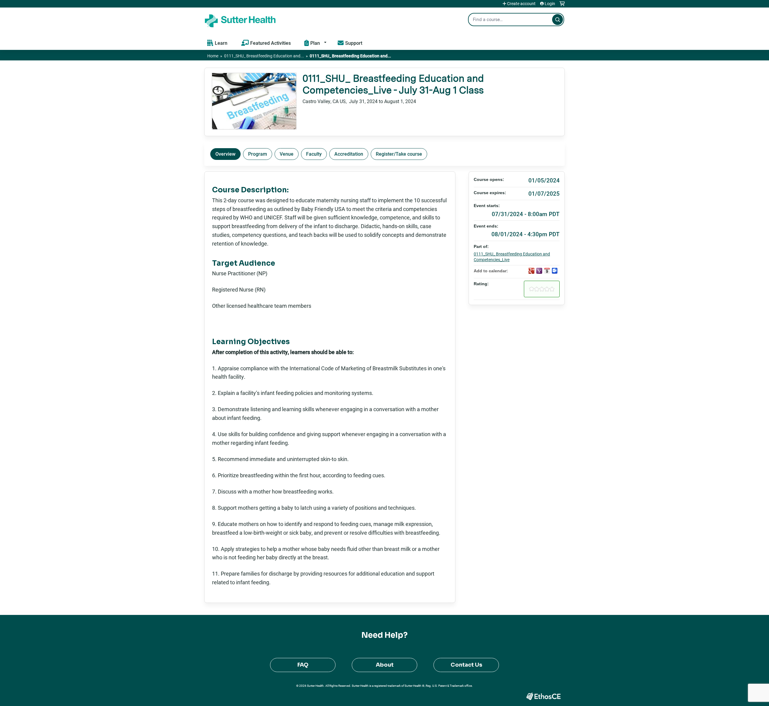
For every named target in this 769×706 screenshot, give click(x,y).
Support (353, 43)
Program (257, 154)
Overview (225, 154)
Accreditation (348, 154)
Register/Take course (399, 154)
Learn (221, 43)
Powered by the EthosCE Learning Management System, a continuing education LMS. (543, 696)
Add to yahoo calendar (539, 271)
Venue (286, 154)
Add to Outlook (555, 271)
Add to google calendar (531, 271)
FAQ (303, 665)
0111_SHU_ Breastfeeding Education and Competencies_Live (512, 256)
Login (550, 4)
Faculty (314, 154)
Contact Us (466, 665)
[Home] (240, 20)
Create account (521, 4)
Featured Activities (270, 43)
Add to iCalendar (547, 270)
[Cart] (562, 6)
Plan (315, 43)
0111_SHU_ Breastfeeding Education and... (264, 55)
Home (212, 55)
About (385, 665)
